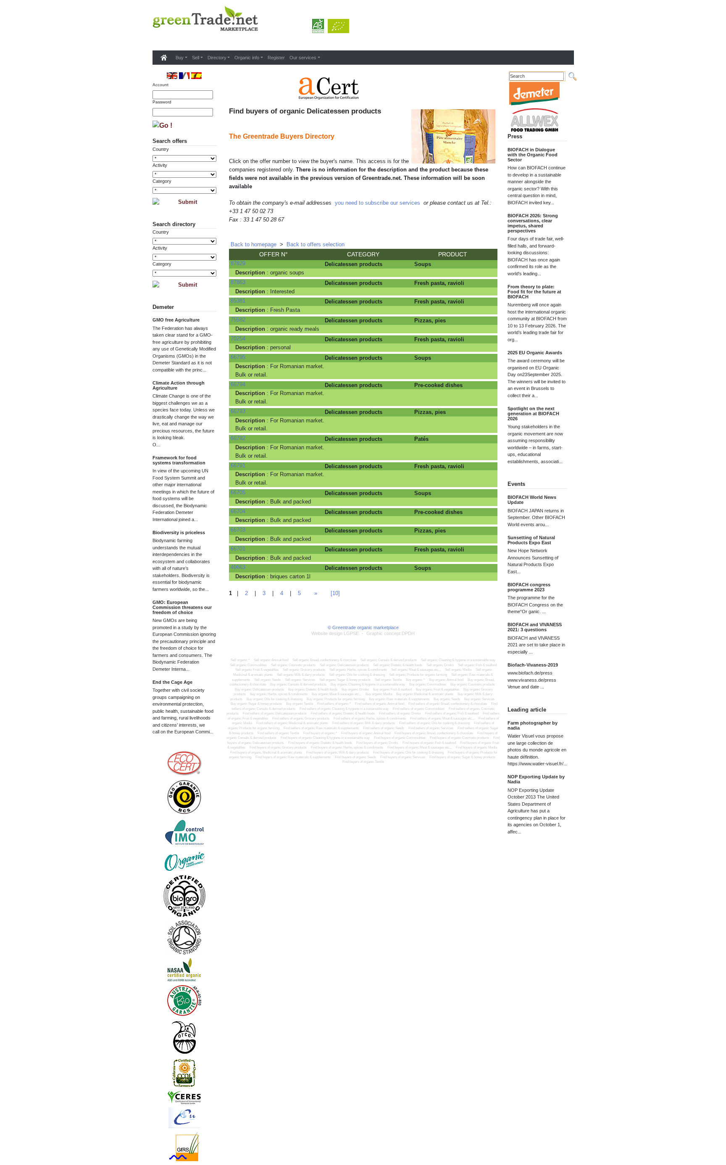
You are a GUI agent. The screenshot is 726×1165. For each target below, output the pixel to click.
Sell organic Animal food (271, 660)
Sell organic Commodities (248, 665)
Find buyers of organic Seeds (355, 757)
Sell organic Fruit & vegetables (257, 670)
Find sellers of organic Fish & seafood (452, 713)
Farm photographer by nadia (533, 725)
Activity (160, 165)
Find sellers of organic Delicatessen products (275, 713)
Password (162, 102)
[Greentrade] (154, 39)
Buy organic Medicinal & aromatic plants (424, 694)
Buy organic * (415, 680)
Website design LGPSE (335, 633)
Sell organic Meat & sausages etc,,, (416, 670)
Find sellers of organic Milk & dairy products (363, 723)
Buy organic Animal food (446, 680)
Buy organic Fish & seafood (392, 689)
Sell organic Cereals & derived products (388, 660)
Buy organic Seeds (447, 699)
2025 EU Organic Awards (535, 352)
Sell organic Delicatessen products (344, 665)
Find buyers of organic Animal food (365, 733)
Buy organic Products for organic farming (336, 699)
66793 (238, 411)
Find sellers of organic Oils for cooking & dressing (434, 723)
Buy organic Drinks (355, 689)
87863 (238, 282)
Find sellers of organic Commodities (419, 709)
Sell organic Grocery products (304, 670)
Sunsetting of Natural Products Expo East (531, 540)
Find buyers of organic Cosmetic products (459, 738)
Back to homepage (253, 244)
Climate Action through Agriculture (179, 385)
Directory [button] (217, 57)
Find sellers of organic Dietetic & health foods (343, 713)
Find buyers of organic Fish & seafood (429, 743)
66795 (238, 357)
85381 (238, 301)
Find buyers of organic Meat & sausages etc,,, (419, 747)
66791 (238, 465)
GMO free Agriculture (176, 319)
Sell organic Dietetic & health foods (397, 665)
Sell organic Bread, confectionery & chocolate (324, 660)
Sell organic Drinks (440, 665)
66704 (238, 511)
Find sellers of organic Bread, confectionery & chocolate (447, 704)
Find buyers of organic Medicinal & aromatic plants (266, 752)
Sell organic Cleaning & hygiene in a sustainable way (458, 660)
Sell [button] (195, 57)
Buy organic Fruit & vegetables (437, 689)
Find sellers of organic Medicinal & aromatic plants (292, 723)
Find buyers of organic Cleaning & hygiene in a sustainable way (325, 738)
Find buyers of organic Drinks (377, 743)
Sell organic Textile (388, 680)
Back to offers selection (316, 244)
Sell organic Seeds (267, 680)
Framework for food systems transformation (179, 460)
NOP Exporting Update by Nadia (536, 779)
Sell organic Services (300, 680)
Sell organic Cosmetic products (293, 665)
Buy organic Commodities (427, 684)
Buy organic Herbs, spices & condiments (279, 694)
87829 (238, 263)
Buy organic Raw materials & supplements (399, 699)
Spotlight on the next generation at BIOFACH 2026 (533, 413)
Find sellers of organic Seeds (383, 728)
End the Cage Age (172, 682)
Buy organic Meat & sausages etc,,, (336, 694)
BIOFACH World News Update (532, 500)
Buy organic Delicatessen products (259, 689)
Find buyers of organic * (320, 733)
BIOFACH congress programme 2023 (529, 587)
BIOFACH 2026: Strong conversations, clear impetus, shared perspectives (533, 223)
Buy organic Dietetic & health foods (312, 689)
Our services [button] (302, 57)
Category (162, 181)
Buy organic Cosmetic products (472, 684)
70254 (238, 338)
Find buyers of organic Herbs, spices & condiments (347, 747)
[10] (335, 593)
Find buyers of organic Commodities (400, 738)
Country (161, 149)
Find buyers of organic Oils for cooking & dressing (408, 752)
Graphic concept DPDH (390, 633)
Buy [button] (180, 57)
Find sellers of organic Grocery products (300, 718)
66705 (238, 492)
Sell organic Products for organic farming (418, 675)
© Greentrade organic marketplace (363, 627)
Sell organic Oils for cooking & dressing (357, 675)
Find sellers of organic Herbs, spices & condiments (370, 718)
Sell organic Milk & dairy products (301, 675)
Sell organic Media (458, 670)
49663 (238, 567)
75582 (238, 319)
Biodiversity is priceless (179, 532)
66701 (238, 549)
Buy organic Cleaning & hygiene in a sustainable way (368, 684)
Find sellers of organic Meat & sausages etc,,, (442, 718)
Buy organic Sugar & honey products (256, 704)
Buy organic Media (379, 694)
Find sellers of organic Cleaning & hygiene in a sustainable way (344, 709)
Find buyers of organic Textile (363, 762)
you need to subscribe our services (377, 203)
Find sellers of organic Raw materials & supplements (321, 728)
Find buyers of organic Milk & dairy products (337, 752)
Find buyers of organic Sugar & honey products (462, 757)
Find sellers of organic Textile (278, 733)
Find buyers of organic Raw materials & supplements (293, 757)
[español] (196, 75)
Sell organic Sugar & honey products (345, 680)
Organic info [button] (246, 57)
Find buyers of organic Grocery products (278, 747)
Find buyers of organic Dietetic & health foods (320, 743)
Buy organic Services (479, 699)
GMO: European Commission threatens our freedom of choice (182, 607)
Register (276, 57)
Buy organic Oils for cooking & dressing (274, 699)
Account (160, 84)
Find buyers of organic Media (476, 747)
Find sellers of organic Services (430, 728)
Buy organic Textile (299, 704)
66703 (238, 530)
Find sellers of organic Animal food (379, 704)
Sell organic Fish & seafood (477, 665)
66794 (238, 384)
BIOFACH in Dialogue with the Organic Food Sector (533, 154)
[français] (184, 75)
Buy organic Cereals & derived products (298, 684)
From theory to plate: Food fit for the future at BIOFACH (534, 291)
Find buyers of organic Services (402, 757)
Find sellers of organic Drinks (400, 713)
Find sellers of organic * (334, 704)
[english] (172, 75)
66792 (238, 438)
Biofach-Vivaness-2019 (533, 664)
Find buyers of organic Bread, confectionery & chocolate (434, 733)
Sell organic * (240, 660)
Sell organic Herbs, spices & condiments (358, 670)
